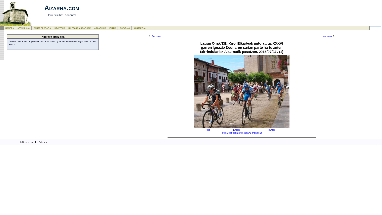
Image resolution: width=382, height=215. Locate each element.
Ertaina (236, 130)
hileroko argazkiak (79, 27)
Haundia (271, 130)
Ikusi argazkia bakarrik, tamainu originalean (242, 133)
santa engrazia (42, 27)
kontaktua (140, 27)
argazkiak (100, 27)
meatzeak (60, 27)
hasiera (9, 27)
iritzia (112, 27)
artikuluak (24, 27)
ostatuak (125, 27)
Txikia (207, 130)
